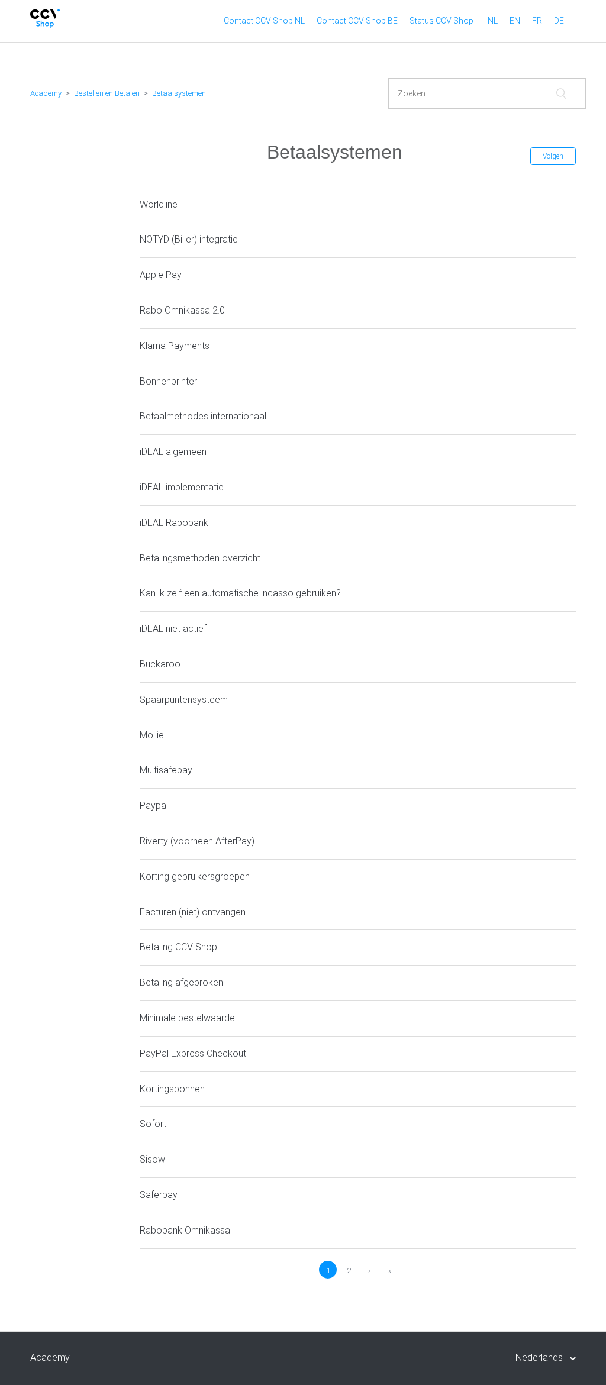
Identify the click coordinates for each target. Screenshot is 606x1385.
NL (493, 20)
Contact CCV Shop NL (264, 20)
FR (537, 20)
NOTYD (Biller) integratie (189, 239)
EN (515, 20)
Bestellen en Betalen (107, 93)
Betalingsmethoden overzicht (200, 558)
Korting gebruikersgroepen (195, 876)
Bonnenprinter (168, 381)
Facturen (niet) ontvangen (193, 912)
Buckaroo (160, 664)
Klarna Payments (174, 345)
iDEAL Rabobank (174, 522)
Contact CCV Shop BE (357, 20)
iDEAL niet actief (173, 628)
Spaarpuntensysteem (184, 699)
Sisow (152, 1159)
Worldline (159, 204)
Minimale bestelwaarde (187, 1018)
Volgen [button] (553, 156)
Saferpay (159, 1194)
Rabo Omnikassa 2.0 (182, 310)
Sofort (153, 1123)
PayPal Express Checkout (193, 1053)
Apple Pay (161, 274)
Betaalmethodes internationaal (203, 416)
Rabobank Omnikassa (185, 1230)
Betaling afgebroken (181, 982)
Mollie (152, 735)
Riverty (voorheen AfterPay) (197, 841)
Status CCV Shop (441, 20)
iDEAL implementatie (182, 487)
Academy (46, 93)
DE (559, 20)
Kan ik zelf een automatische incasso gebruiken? (240, 593)
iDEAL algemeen (173, 451)
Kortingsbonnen (172, 1089)
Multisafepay (166, 770)
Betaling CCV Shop (178, 947)
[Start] (45, 25)
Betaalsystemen (179, 93)
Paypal (154, 805)
